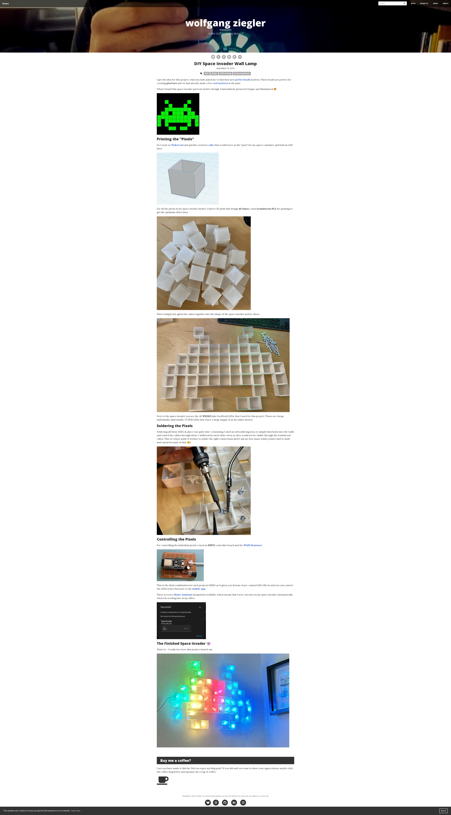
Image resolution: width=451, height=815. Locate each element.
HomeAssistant (242, 73)
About (446, 3)
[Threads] (216, 802)
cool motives (220, 83)
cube (211, 144)
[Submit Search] (404, 3)
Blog (413, 3)
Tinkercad (177, 144)
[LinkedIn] (234, 802)
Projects (424, 3)
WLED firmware (252, 545)
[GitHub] (225, 802)
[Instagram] (243, 802)
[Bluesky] (208, 802)
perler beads (242, 79)
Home (5, 3)
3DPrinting (225, 73)
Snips (435, 3)
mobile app (198, 588)
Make (214, 73)
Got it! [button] (443, 811)
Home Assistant (183, 594)
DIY (207, 73)
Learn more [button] (75, 811)
